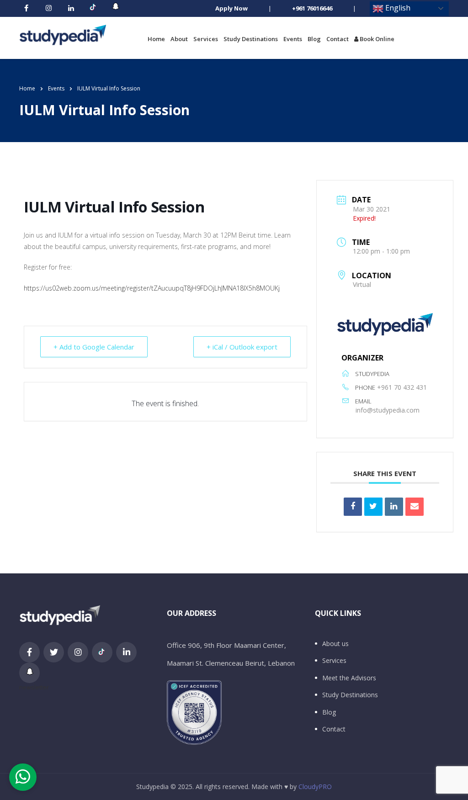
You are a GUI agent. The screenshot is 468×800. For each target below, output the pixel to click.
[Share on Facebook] (353, 507)
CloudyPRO (315, 786)
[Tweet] (373, 507)
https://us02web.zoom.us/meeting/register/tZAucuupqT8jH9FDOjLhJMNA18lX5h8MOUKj (152, 288)
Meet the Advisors (349, 678)
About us (335, 644)
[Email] (414, 507)
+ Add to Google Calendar (93, 346)
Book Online (376, 39)
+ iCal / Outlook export (242, 346)
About (179, 39)
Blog (314, 39)
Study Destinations (250, 39)
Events (292, 39)
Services (205, 39)
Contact (337, 39)
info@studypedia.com (388, 410)
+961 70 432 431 (402, 387)
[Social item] (26, 9)
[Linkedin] (394, 507)
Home (156, 39)
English (396, 8)
